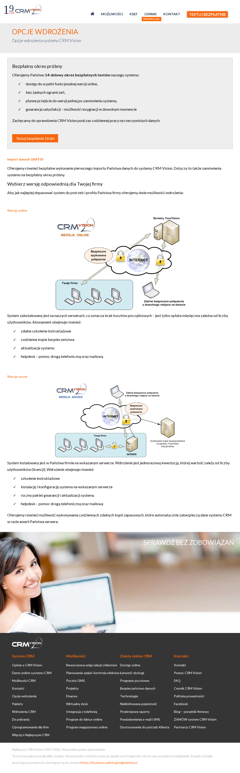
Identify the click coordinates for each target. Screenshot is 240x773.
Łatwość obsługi (132, 673)
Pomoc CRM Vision (188, 673)
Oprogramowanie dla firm (30, 727)
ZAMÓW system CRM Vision (195, 719)
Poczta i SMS (75, 681)
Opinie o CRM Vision (27, 665)
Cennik (150, 14)
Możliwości (112, 14)
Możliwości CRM (24, 681)
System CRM (23, 656)
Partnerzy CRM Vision (190, 727)
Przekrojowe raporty (135, 712)
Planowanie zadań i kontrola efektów (93, 673)
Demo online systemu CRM (32, 673)
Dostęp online (130, 665)
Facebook (181, 704)
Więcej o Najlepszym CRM (30, 735)
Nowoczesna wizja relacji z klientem (91, 665)
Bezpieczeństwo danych (137, 688)
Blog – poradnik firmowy (191, 712)
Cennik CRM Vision (188, 688)
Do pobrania (21, 719)
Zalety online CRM (136, 656)
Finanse (71, 696)
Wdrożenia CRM (24, 712)
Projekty (72, 688)
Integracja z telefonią (81, 712)
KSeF (134, 14)
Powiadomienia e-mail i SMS (140, 719)
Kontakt (171, 14)
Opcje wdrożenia (24, 696)
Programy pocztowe (134, 681)
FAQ (177, 681)
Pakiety (17, 704)
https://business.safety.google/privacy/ (109, 763)
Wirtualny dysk (77, 704)
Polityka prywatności (189, 696)
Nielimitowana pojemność (138, 704)
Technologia (129, 696)
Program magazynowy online (87, 727)
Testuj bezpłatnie (207, 14)
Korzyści (18, 688)
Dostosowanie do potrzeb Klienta (144, 727)
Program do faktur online (84, 719)
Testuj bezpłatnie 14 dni (35, 138)
